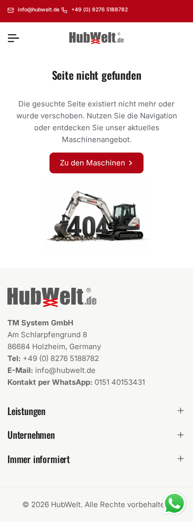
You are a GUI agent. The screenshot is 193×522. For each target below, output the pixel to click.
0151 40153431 (120, 382)
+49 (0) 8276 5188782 (61, 358)
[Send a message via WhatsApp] (174, 503)
